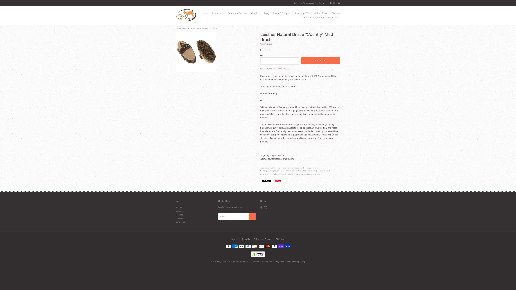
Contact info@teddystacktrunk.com (321, 17)
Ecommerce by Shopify (296, 261)
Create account (309, 3)
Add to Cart (320, 60)
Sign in (297, 3)
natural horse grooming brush (307, 174)
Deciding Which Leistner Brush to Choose (317, 13)
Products (217, 13)
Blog (266, 13)
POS (283, 261)
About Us (255, 13)
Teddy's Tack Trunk (223, 261)
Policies (179, 215)
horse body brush (285, 168)
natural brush (266, 174)
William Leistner (267, 44)
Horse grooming (313, 168)
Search (179, 207)
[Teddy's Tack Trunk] (186, 20)
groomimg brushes (268, 168)
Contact (179, 218)
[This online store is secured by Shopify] (258, 256)
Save (279, 181)
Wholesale (180, 222)
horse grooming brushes (291, 171)
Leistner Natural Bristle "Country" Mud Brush (200, 28)
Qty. (262, 55)
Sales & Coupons (282, 13)
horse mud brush (310, 171)
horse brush (299, 168)
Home (205, 13)
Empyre (277, 261)
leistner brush (324, 171)
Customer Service (237, 13)
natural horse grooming (283, 174)
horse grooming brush (269, 171)
